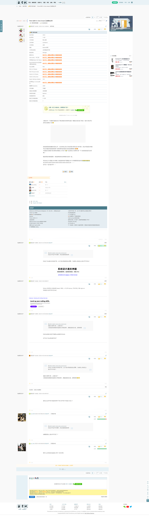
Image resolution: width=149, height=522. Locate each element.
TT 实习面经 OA (71, 214)
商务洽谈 (88, 509)
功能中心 (40, 2)
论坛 (20, 6)
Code (37, 478)
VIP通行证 (76, 506)
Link (34, 478)
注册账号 (73, 110)
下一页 (105, 17)
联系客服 (63, 509)
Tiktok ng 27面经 (33, 212)
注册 (129, 2)
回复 (32, 239)
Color (32, 478)
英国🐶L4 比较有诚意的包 (35, 214)
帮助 (55, 2)
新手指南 (51, 506)
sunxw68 (33, 413)
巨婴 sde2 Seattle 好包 (34, 225)
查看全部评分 (32, 195)
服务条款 (100, 506)
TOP (148, 500)
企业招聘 (88, 506)
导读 (29, 2)
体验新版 (115, 2)
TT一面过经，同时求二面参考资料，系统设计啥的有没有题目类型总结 (84, 225)
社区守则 (100, 507)
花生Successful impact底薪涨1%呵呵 (37, 221)
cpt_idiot (33, 443)
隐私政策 (100, 509)
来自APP (50, 242)
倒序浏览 (52, 26)
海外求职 (25, 6)
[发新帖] (19, 17)
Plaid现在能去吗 (71, 212)
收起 (65, 182)
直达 (100, 20)
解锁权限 (34, 2)
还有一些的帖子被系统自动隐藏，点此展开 (64, 465)
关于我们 (63, 506)
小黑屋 (51, 509)
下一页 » (62, 469)
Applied (31, 216)
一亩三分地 (17, 6)
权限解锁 (121, 2)
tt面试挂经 (31, 219)
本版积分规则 (104, 496)
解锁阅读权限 (59, 55)
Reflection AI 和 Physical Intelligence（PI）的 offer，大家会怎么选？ (45, 211)
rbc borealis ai (71, 223)
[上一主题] (96, 20)
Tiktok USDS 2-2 (33, 218)
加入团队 (63, 507)
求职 (48, 2)
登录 (126, 2)
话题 (44, 2)
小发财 (32, 187)
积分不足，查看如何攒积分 (49, 55)
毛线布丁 (33, 193)
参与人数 (31, 182)
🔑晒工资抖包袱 (32, 6)
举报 (106, 239)
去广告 (75, 509)
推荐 (106, 242)
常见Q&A (51, 507)
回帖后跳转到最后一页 (42, 496)
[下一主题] (98, 20)
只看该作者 (53, 413)
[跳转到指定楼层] (106, 20)
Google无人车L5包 (72, 221)
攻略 (51, 2)
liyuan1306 (33, 190)
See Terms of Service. (89, 513)
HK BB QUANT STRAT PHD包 (36, 223)
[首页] (22, 2)
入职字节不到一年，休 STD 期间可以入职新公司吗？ (80, 211)
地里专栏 (88, 507)
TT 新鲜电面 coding (33, 226)
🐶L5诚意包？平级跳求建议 (74, 216)
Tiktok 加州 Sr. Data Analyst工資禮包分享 (46, 6)
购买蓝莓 (76, 507)
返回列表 (88, 17)
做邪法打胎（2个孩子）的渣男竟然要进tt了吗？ (79, 219)
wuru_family (33, 184)
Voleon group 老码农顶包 (73, 218)
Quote (36, 478)
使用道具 (101, 239)
